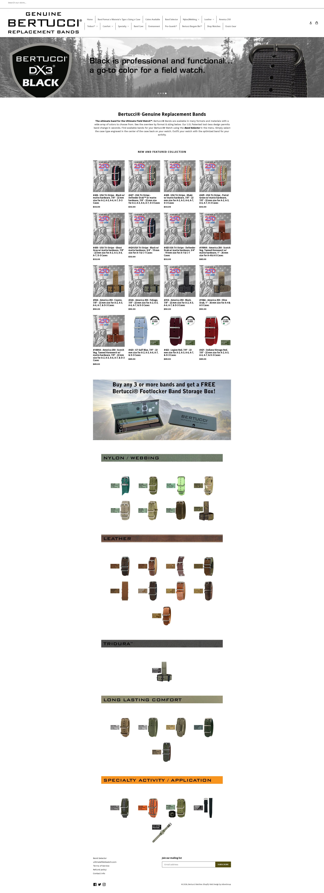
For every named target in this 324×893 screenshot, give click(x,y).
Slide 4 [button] (166, 93)
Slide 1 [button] (158, 93)
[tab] (158, 93)
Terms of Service (101, 866)
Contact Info (99, 873)
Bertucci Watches (195, 884)
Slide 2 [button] (160, 93)
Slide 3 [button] (163, 93)
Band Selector (100, 858)
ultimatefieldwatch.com (104, 862)
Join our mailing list (172, 858)
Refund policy (99, 869)
